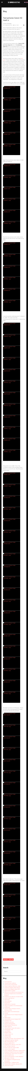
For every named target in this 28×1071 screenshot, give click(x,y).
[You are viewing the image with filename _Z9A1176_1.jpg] (11, 776)
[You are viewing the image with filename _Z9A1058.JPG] (11, 570)
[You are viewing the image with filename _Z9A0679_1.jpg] (11, 340)
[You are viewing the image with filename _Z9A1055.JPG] (11, 501)
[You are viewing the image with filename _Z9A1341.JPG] (11, 888)
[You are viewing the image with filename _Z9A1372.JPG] (11, 934)
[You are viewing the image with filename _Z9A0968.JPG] (11, 294)
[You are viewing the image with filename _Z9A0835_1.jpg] (11, 455)
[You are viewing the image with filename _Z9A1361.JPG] (11, 911)
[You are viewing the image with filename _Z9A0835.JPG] (11, 443)
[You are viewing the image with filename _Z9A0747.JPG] (11, 351)
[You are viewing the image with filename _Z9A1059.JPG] (11, 593)
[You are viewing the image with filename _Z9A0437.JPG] (11, 192)
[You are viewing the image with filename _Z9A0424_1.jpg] (11, 181)
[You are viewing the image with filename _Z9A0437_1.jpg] (11, 204)
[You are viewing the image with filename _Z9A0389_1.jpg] (11, 126)
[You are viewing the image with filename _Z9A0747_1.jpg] (11, 363)
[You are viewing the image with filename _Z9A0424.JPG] (11, 169)
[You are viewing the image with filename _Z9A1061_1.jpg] (11, 651)
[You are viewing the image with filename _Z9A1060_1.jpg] (11, 628)
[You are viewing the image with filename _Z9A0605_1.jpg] (11, 259)
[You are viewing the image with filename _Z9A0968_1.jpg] (11, 305)
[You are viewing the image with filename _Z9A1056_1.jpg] (11, 535)
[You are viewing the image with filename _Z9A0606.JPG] (11, 271)
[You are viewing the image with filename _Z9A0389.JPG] (11, 114)
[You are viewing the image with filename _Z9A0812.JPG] (11, 420)
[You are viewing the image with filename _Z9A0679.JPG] (11, 328)
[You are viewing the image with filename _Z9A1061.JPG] (11, 639)
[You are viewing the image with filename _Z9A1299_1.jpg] (11, 868)
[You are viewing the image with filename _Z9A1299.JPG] (11, 856)
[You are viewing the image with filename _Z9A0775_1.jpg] (11, 409)
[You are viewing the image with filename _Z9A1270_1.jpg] (11, 845)
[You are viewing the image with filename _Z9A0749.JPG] (11, 374)
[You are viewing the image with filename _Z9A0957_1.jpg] (11, 489)
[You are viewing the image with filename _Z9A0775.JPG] (11, 397)
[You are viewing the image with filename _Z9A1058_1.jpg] (11, 582)
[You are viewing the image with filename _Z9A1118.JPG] (11, 718)
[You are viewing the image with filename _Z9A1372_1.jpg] (11, 946)
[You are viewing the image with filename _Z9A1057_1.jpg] (11, 558)
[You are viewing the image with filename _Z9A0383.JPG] (11, 91)
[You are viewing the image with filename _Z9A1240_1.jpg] (11, 822)
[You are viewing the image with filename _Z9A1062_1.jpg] (11, 674)
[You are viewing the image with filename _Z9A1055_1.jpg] (11, 512)
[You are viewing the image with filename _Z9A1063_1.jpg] (11, 697)
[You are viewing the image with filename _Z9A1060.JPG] (11, 616)
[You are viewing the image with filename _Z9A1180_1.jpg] (11, 799)
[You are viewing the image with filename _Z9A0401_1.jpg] (11, 149)
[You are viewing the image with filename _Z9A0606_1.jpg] (11, 282)
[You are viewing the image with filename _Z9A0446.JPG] (11, 215)
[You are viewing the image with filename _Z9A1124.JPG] (11, 741)
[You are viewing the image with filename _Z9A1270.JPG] (11, 833)
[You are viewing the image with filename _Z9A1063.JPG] (11, 685)
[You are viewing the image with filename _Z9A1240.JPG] (11, 810)
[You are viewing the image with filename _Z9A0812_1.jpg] (11, 432)
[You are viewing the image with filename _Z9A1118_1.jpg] (11, 730)
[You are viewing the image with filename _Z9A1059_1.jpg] (11, 605)
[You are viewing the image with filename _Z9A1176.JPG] (11, 764)
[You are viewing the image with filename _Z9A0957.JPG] (11, 478)
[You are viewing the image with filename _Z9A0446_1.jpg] (11, 227)
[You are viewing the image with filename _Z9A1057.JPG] (11, 547)
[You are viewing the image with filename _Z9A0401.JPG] (11, 138)
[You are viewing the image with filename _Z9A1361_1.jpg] (11, 922)
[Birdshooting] (14, 2)
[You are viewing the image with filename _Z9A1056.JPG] (11, 524)
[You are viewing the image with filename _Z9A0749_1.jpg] (11, 386)
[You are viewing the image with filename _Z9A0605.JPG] (11, 248)
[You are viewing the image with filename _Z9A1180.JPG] (11, 787)
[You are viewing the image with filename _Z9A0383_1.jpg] (11, 103)
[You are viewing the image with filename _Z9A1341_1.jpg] (11, 899)
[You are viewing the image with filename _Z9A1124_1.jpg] (11, 753)
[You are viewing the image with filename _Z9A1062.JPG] (11, 662)
